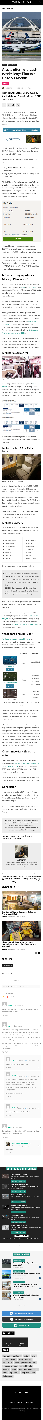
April (23, 287)
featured (29, 836)
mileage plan (7, 838)
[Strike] (11, 986)
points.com (17, 838)
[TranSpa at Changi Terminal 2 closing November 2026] (21, 900)
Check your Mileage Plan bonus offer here (23, 130)
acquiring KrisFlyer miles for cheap (24, 624)
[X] (9, 105)
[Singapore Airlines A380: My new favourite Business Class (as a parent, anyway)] (21, 931)
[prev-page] (36, 953)
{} (25, 986)
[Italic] (6, 986)
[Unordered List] (16, 986)
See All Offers (21, 1236)
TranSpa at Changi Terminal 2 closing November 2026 (19, 913)
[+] (28, 986)
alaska (13, 836)
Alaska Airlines (12, 65)
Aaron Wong (9, 88)
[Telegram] (13, 105)
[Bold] (4, 986)
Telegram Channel (13, 827)
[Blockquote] (18, 986)
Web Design (36, 1408)
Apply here (9, 669)
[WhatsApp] (18, 105)
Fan (26, 1076)
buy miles (21, 836)
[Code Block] (21, 986)
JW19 (25, 1060)
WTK (19, 1146)
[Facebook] (4, 105)
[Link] (23, 986)
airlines (5, 836)
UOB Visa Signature (10, 682)
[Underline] (9, 986)
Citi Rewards (10, 666)
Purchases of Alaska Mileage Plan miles (16, 639)
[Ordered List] (13, 986)
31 (40, 1288)
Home (4, 8)
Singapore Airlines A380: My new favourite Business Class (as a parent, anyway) (19, 944)
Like (8, 1338)
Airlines (10, 8)
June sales (32, 287)
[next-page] (39, 953)
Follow (21, 1338)
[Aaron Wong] (3, 88)
